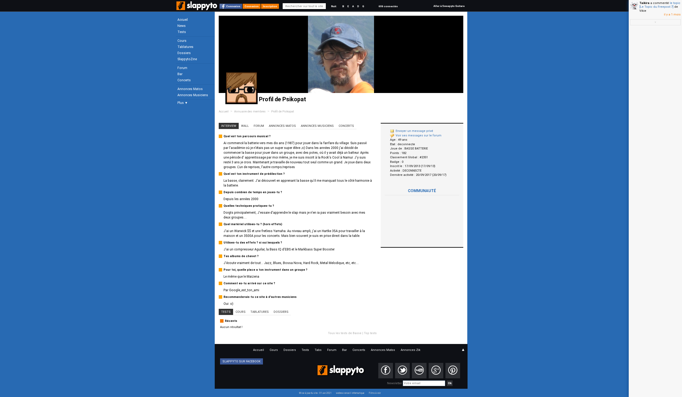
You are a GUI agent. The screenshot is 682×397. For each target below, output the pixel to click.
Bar (179, 74)
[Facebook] (385, 370)
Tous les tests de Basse (345, 333)
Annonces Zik (410, 350)
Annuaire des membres (250, 111)
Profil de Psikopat (282, 111)
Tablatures (185, 47)
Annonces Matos (190, 89)
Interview (228, 126)
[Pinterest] (452, 370)
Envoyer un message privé (414, 131)
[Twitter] (402, 370)
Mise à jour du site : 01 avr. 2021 (315, 393)
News (181, 26)
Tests (181, 32)
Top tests (370, 333)
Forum (182, 68)
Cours (181, 41)
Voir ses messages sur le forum (418, 135)
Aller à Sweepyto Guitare (449, 6)
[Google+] (436, 370)
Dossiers (184, 53)
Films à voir (375, 393)
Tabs (318, 350)
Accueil (182, 20)
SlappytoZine (187, 59)
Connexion (233, 6)
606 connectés (388, 6)
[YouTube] (419, 370)
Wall (245, 126)
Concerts (184, 80)
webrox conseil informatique (350, 393)
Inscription (270, 6)
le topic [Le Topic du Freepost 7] (659, 5)
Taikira (644, 3)
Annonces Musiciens (192, 95)
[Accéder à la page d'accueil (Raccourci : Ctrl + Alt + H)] (197, 8)
